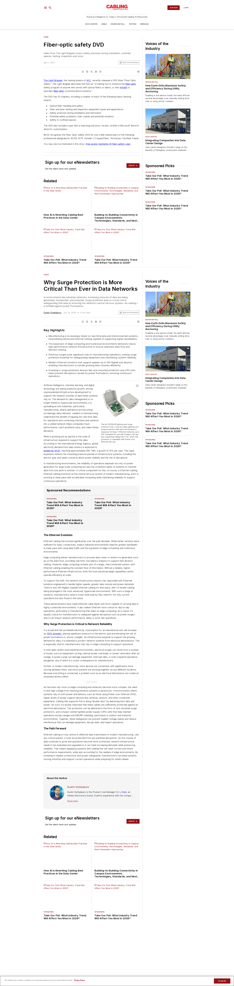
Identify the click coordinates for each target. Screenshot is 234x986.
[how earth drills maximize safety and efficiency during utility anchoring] (167, 66)
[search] (50, 8)
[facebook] (83, 71)
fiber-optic (130, 84)
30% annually (54, 633)
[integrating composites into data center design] (167, 121)
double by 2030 (52, 450)
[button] (45, 8)
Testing (132, 24)
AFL (89, 80)
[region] (117, 981)
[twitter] (91, 71)
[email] (100, 71)
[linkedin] (87, 71)
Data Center (91, 24)
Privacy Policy (79, 980)
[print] (138, 71)
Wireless (144, 24)
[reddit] (96, 71)
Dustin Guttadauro (52, 312)
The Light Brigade (53, 80)
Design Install (118, 24)
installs (123, 87)
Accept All (222, 981)
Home (46, 37)
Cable (104, 24)
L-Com (123, 792)
